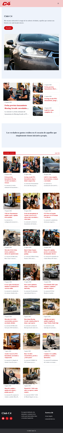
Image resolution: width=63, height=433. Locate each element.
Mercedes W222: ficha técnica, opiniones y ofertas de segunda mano (11, 251)
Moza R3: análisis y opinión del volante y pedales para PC (10, 390)
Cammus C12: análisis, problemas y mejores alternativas (50, 355)
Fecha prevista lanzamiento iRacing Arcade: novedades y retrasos (16, 108)
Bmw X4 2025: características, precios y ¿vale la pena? (31, 355)
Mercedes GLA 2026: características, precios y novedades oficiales (11, 321)
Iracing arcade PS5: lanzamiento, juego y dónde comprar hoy (51, 100)
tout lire (57, 153)
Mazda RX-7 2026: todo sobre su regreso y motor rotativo (31, 390)
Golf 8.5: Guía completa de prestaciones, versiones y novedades (51, 179)
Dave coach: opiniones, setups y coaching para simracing (30, 286)
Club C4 (6, 413)
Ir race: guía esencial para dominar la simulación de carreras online (12, 286)
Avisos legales (48, 416)
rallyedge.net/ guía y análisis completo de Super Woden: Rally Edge (51, 321)
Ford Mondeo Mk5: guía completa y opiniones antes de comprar (51, 286)
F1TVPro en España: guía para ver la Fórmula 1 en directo (51, 215)
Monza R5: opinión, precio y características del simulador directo (50, 251)
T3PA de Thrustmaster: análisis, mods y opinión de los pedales (11, 215)
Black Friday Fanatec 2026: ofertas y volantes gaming (30, 251)
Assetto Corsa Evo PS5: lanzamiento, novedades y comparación (12, 355)
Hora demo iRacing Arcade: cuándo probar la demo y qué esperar (31, 321)
